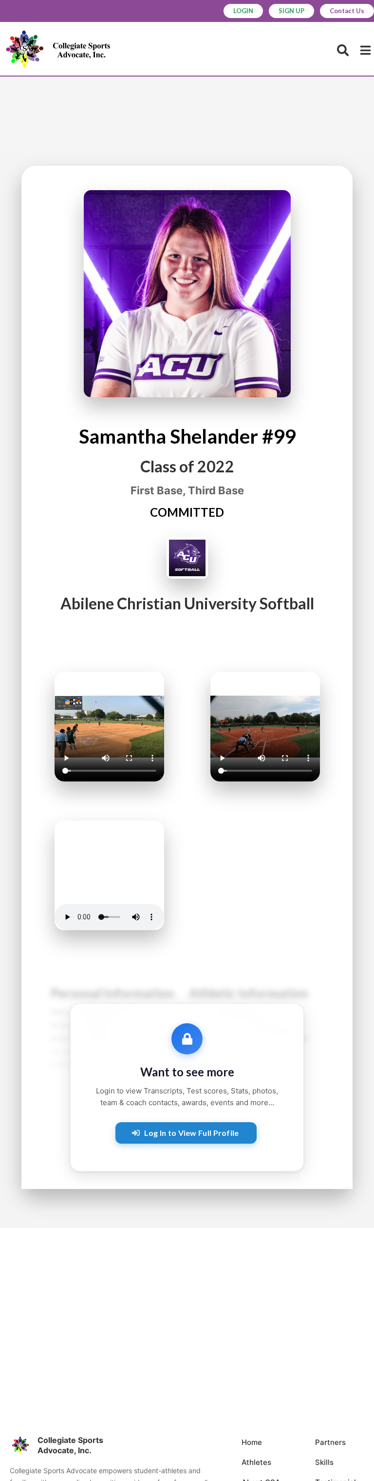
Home (252, 1442)
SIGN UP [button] (291, 11)
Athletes (256, 1462)
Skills (324, 1462)
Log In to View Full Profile (191, 1132)
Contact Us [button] (347, 11)
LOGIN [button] (243, 11)
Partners (330, 1442)
